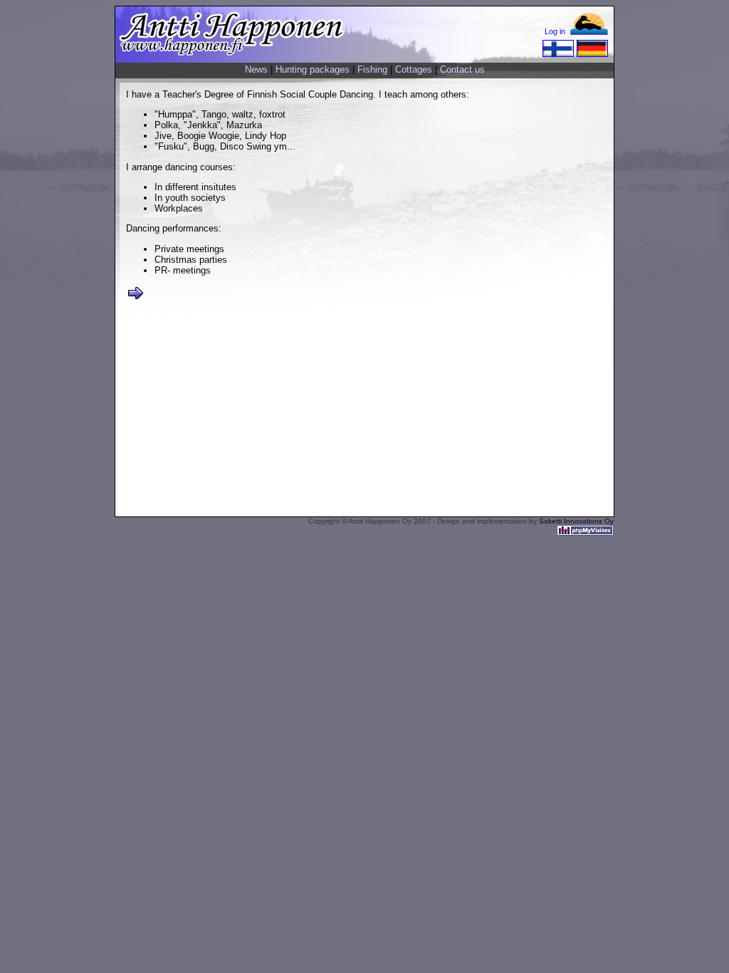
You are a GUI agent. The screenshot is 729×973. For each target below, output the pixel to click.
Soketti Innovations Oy (576, 521)
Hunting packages (313, 69)
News (256, 69)
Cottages (413, 69)
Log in (555, 31)
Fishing (372, 69)
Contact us (462, 69)
